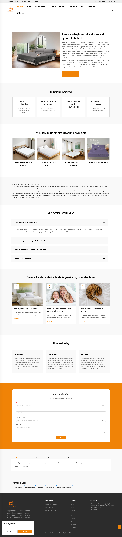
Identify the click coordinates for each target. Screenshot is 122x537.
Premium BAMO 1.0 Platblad (98, 163)
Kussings (62, 7)
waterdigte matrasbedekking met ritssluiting (26, 463)
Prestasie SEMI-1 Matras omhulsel (73, 164)
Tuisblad (19, 7)
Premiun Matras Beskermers (51, 513)
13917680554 (102, 1)
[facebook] (109, 1)
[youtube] (112, 1)
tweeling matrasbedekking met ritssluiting (52, 463)
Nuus (82, 7)
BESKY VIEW (23, 149)
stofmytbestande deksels (91, 463)
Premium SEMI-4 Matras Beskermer (23, 164)
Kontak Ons (20, 13)
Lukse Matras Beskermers (50, 510)
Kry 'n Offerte (71, 74)
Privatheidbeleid (73, 533)
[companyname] (11, 10)
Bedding (73, 7)
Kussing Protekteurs (49, 507)
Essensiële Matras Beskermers (51, 515)
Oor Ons (28, 7)
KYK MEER (16, 318)
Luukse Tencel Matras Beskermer (48, 164)
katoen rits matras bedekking (74, 463)
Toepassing (91, 7)
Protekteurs (39, 7)
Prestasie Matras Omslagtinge (51, 504)
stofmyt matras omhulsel (21, 467)
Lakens (51, 7)
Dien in (61, 437)
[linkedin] (114, 1)
